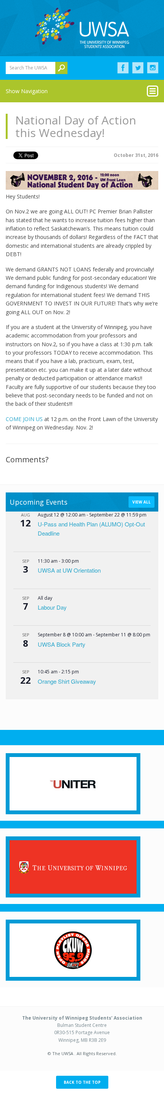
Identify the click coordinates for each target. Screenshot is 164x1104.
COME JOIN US (24, 419)
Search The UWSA (28, 68)
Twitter (137, 68)
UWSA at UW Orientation (69, 570)
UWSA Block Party (61, 644)
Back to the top (82, 1082)
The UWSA (82, 28)
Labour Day (52, 607)
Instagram (152, 68)
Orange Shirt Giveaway (67, 681)
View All (141, 502)
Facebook (123, 68)
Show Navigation (27, 91)
